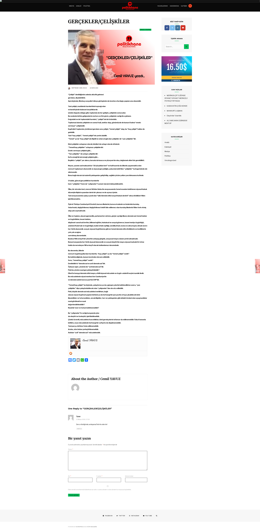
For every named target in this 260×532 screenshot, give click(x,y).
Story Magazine (92, 526)
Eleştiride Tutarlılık (174, 116)
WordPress (80, 526)
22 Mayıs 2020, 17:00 (83, 419)
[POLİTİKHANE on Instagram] (177, 27)
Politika (86, 6)
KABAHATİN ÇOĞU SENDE (177, 106)
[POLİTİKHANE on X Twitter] (172, 27)
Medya (71, 6)
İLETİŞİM (184, 6)
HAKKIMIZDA (174, 6)
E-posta (99, 476)
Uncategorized (170, 160)
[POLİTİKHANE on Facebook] (167, 27)
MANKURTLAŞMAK (174, 111)
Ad (69, 476)
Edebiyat (168, 147)
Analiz (78, 6)
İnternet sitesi (129, 476)
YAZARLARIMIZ (162, 6)
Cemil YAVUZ (83, 88)
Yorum (70, 449)
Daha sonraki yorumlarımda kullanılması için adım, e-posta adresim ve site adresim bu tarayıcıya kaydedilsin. (99, 489)
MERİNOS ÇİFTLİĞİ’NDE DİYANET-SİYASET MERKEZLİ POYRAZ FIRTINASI (176, 98)
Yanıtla (79, 428)
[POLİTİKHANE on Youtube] (183, 27)
